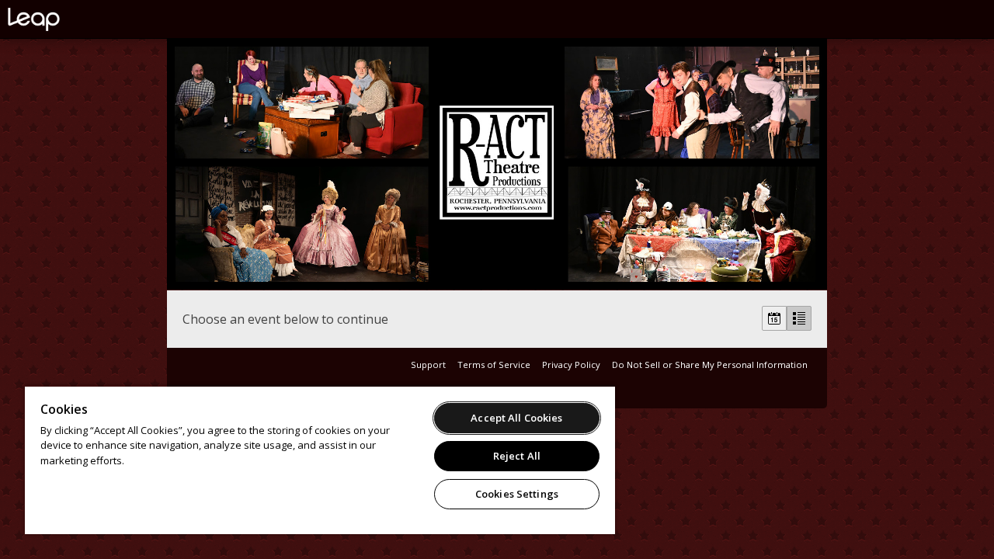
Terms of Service (493, 364)
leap (85, 19)
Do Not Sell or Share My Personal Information (710, 364)
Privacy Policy (571, 364)
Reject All (516, 456)
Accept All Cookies (516, 418)
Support (428, 364)
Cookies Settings (516, 494)
